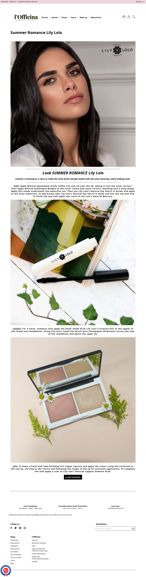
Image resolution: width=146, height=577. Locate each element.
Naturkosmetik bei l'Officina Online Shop (39, 550)
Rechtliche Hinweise (39, 543)
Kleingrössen (15, 549)
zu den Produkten (73, 477)
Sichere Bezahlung (38, 554)
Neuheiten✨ (15, 540)
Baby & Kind (96, 17)
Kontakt (34, 562)
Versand (35, 540)
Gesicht (54, 17)
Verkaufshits (14, 543)
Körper (64, 17)
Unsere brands (15, 557)
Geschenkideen (15, 555)
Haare (73, 17)
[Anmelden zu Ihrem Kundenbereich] (129, 16)
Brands (45, 17)
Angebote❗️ (14, 546)
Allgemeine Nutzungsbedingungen (40, 558)
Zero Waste (14, 552)
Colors (12, 560)
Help (33, 546)
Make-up (83, 17)
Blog (12, 563)
